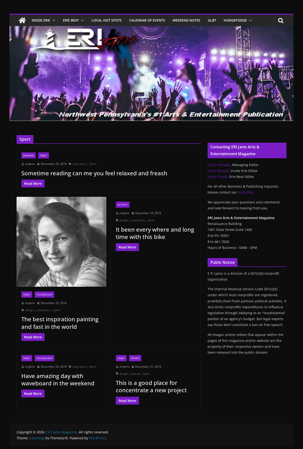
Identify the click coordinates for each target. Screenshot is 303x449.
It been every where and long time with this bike (155, 233)
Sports (135, 358)
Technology (44, 294)
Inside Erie (41, 20)
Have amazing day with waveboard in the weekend (57, 379)
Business (28, 155)
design (29, 310)
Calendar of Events (147, 20)
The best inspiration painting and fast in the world (59, 322)
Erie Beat (71, 20)
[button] (52, 20)
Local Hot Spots (107, 20)
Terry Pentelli (218, 170)
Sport (92, 164)
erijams (30, 164)
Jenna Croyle (217, 176)
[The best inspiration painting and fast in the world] (61, 242)
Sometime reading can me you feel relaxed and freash (94, 173)
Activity (123, 204)
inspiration (79, 164)
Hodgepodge (235, 20)
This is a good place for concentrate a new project (151, 386)
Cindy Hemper (219, 165)
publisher (245, 192)
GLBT (212, 20)
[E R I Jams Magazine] (22, 20)
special (135, 374)
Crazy (43, 155)
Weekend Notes (186, 20)
